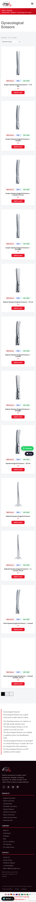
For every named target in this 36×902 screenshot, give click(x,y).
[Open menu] (32, 3)
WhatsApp (29, 448)
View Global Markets (17, 899)
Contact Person (7, 860)
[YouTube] (13, 787)
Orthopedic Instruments (10, 806)
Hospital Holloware (8, 809)
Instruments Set (7, 820)
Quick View (18, 81)
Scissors (13, 12)
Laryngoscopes (7, 804)
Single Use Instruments (10, 817)
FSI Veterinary (7, 844)
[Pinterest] (17, 787)
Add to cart (18, 93)
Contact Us (6, 857)
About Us (6, 830)
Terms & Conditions (9, 842)
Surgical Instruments (7, 11)
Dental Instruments (8, 801)
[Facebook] (4, 787)
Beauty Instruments (9, 815)
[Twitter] (8, 787)
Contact (17, 889)
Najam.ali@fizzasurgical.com (11, 868)
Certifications (7, 833)
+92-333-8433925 (8, 866)
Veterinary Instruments (9, 812)
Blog (4, 839)
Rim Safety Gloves (8, 847)
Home (4, 10)
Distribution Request (9, 863)
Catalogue (6, 836)
